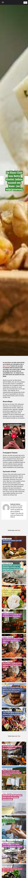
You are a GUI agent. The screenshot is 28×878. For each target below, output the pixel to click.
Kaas (19, 530)
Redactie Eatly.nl (15, 504)
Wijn (19, 736)
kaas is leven (6, 366)
